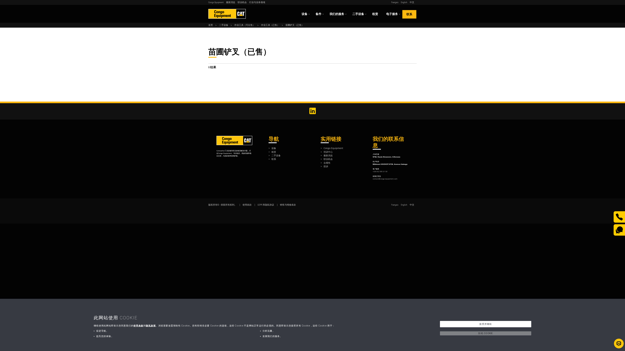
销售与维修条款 (288, 205)
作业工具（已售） (270, 25)
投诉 (326, 166)
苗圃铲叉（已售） (294, 25)
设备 (304, 14)
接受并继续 (485, 324)
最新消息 (230, 2)
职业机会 (242, 2)
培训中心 (328, 151)
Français (394, 2)
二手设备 (358, 14)
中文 (412, 2)
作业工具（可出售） (244, 25)
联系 (409, 14)
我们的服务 (337, 14)
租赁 (375, 14)
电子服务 (392, 14)
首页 (210, 25)
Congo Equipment (216, 2)
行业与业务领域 (257, 2)
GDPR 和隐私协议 (265, 205)
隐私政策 (151, 325)
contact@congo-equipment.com (385, 179)
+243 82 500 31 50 (380, 171)
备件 (318, 14)
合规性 (327, 162)
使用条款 (247, 205)
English (404, 2)
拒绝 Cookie (485, 333)
